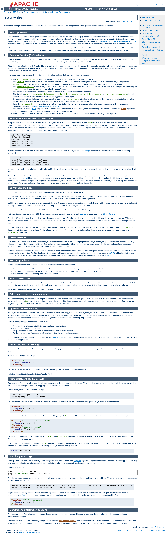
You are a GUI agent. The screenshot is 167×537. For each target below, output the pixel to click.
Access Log (27, 495)
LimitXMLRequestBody (117, 94)
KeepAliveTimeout (25, 87)
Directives (129, 5)
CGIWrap (109, 255)
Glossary (143, 5)
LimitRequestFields (52, 94)
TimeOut (20, 82)
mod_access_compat (67, 521)
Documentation (29, 12)
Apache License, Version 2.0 (29, 532)
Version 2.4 (41, 12)
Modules (121, 5)
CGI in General (109, 214)
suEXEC (112, 253)
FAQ (136, 5)
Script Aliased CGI (149, 39)
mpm (34, 109)
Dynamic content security (151, 47)
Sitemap (151, 5)
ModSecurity (58, 337)
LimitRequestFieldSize (74, 94)
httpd (87, 151)
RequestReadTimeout (26, 79)
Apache (7, 12)
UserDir (44, 443)
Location (49, 436)
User (90, 123)
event (123, 109)
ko (131, 21)
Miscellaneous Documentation (59, 12)
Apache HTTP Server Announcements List (118, 41)
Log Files (77, 461)
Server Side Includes (150, 30)
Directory (70, 416)
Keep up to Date (148, 17)
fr (128, 21)
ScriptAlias (13, 232)
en (123, 21)
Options (129, 227)
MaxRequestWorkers (30, 104)
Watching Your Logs (149, 58)
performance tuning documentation (47, 106)
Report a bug (160, 5)
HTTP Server (17, 12)
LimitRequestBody (33, 94)
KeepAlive (17, 89)
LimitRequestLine (94, 94)
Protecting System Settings (152, 50)
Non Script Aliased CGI (150, 36)
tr (136, 21)
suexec (83, 214)
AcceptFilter (73, 99)
